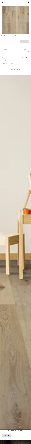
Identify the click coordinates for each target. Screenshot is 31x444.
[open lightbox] (15, 20)
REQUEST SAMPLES (15, 69)
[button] (28, 2)
